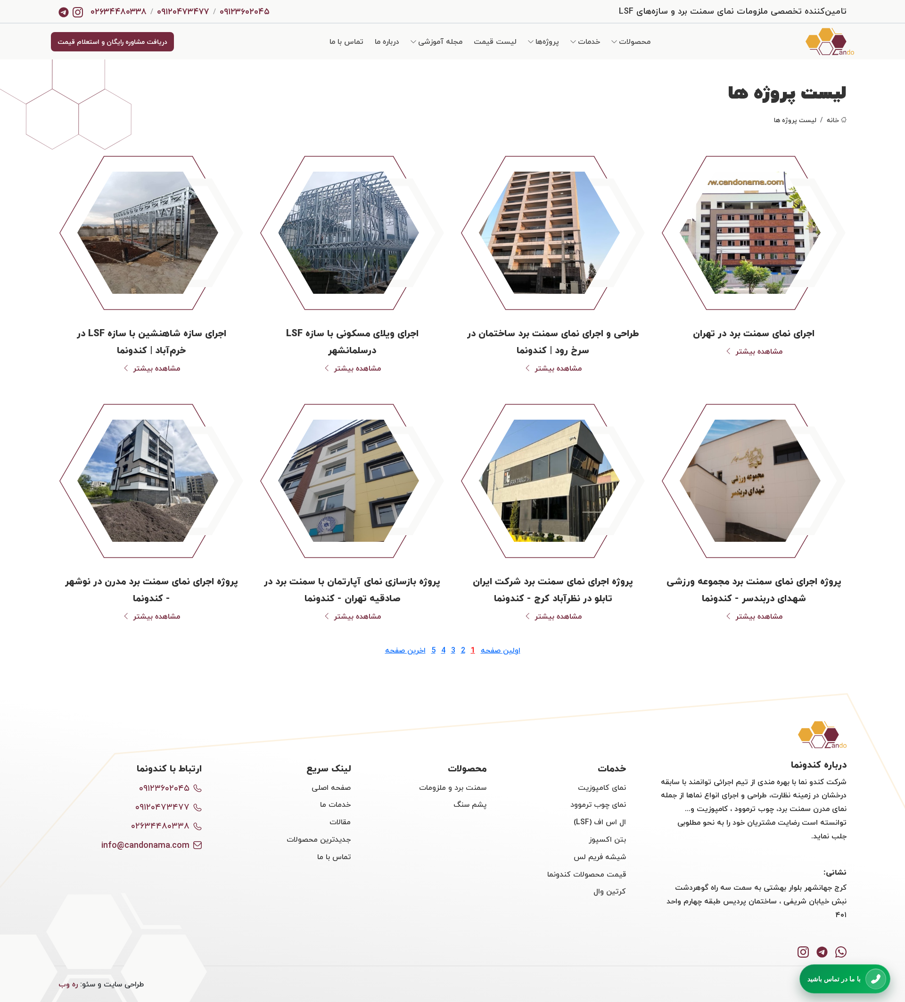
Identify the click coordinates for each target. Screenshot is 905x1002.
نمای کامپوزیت (602, 787)
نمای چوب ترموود (598, 804)
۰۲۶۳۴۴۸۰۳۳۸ (118, 11)
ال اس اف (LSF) (600, 821)
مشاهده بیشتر (758, 351)
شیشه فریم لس (600, 856)
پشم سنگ (469, 804)
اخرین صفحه (405, 650)
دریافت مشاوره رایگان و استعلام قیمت (112, 42)
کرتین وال (609, 891)
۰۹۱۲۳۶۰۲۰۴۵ (245, 11)
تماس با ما (346, 41)
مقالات (340, 821)
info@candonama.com (145, 845)
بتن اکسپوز (607, 839)
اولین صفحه (500, 650)
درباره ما (387, 41)
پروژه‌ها (547, 41)
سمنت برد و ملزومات (452, 787)
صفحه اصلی (331, 787)
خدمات (589, 41)
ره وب (68, 984)
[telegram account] (63, 11)
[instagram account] (78, 11)
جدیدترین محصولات (319, 839)
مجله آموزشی (440, 41)
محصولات (634, 41)
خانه (833, 120)
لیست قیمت (495, 41)
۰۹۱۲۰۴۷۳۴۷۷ (183, 11)
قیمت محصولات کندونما (586, 874)
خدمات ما (335, 804)
